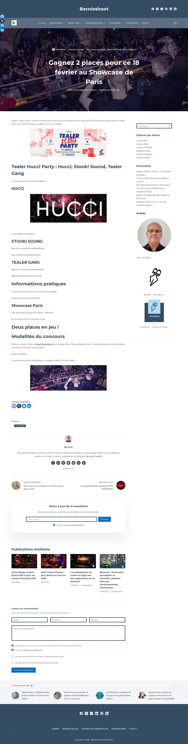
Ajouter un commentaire (24, 628)
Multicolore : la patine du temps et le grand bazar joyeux (118, 695)
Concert (20, 426)
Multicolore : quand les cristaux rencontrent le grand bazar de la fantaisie (161, 695)
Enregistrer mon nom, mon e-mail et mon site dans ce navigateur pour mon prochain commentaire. (48, 645)
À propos (55, 729)
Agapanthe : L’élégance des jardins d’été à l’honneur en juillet (35, 695)
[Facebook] (153, 9)
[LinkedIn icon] (58, 463)
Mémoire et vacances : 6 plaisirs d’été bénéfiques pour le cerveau (76, 695)
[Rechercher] (175, 23)
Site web (94, 619)
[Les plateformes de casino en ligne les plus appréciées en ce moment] (83, 561)
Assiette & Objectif (144, 147)
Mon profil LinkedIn (94, 456)
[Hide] (1, 34)
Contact (145, 23)
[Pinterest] (166, 9)
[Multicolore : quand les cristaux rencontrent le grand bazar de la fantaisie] (142, 695)
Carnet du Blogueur (144, 154)
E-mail (55, 619)
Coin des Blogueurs (94, 23)
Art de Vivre (73, 23)
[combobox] (152, 125)
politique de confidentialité (74, 525)
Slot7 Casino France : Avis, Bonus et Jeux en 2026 (53, 575)
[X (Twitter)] (157, 9)
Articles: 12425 (68, 468)
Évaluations (114, 23)
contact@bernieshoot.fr (44, 344)
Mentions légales (70, 729)
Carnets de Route (143, 157)
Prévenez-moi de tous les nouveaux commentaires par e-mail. (39, 656)
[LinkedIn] (170, 9)
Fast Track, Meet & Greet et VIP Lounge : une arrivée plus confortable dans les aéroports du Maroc (153, 188)
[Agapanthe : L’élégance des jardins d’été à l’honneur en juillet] (15, 695)
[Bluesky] (24, 406)
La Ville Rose (142, 140)
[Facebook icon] (53, 463)
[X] (19, 406)
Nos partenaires (118, 729)
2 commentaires (116, 591)
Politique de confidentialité (95, 729)
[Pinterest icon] (79, 463)
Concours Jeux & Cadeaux (124, 50)
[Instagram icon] (73, 463)
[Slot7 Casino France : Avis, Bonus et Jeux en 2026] (54, 561)
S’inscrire (104, 519)
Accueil (42, 23)
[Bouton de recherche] (169, 126)
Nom (16, 619)
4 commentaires (87, 585)
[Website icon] (63, 463)
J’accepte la (70, 525)
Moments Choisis (143, 150)
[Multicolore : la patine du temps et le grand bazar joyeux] (100, 695)
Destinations (56, 23)
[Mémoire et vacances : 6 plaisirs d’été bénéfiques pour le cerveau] (57, 695)
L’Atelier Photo (142, 144)
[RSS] (175, 9)
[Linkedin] (29, 406)
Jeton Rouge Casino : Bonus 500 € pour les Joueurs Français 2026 (24, 575)
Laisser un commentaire (23, 670)
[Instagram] (162, 9)
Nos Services (132, 23)
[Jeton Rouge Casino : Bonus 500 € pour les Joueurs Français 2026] (24, 561)
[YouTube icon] (84, 463)
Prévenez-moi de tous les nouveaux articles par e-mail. (37, 662)
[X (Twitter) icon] (68, 463)
